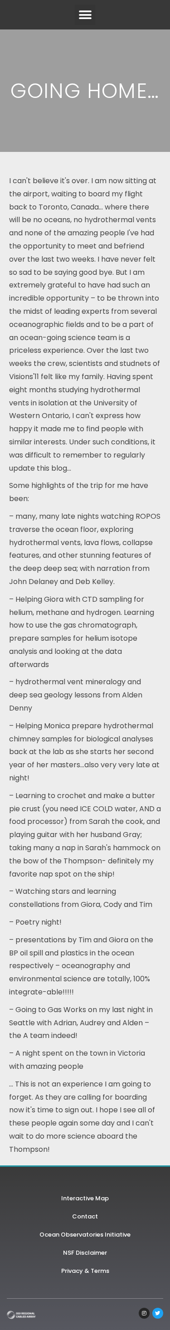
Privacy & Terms (85, 1271)
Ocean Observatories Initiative (85, 1234)
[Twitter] (157, 1313)
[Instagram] (144, 1313)
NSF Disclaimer (85, 1252)
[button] (85, 15)
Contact (85, 1216)
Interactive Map (85, 1198)
